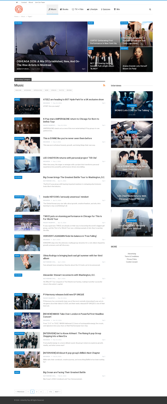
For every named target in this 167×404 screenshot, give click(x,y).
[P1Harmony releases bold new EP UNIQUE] (27, 301)
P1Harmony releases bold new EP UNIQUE (63, 294)
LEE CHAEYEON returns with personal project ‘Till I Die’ (70, 158)
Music (53, 9)
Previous (20, 392)
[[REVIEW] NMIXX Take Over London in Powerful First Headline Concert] (27, 321)
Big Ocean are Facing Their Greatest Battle (64, 372)
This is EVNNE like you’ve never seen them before (67, 138)
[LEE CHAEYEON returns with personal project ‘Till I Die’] (27, 164)
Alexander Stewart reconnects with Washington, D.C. (69, 275)
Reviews (18, 23)
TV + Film (79, 9)
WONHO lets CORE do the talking (132, 110)
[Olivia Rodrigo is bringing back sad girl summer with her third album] (27, 262)
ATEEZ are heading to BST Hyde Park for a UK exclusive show (73, 99)
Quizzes (106, 9)
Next (57, 392)
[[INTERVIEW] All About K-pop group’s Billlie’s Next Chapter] (27, 359)
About (31, 2)
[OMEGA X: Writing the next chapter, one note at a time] (132, 134)
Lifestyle (93, 9)
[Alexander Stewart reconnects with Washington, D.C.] (27, 282)
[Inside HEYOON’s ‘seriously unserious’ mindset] (27, 203)
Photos (61, 90)
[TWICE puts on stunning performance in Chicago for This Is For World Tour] (27, 223)
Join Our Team (40, 2)
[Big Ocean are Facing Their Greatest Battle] (27, 379)
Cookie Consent (132, 262)
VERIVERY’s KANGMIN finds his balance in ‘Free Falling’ (70, 236)
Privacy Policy (132, 259)
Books (65, 9)
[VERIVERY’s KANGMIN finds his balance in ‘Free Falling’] (27, 243)
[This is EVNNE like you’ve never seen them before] (27, 145)
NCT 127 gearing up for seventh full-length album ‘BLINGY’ (102, 66)
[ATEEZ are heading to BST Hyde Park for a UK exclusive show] (27, 106)
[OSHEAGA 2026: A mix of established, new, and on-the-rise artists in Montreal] (51, 46)
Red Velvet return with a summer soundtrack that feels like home (134, 40)
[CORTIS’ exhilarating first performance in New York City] (104, 34)
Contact (24, 2)
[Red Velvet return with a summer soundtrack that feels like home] (136, 34)
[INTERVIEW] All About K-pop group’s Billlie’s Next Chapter (71, 353)
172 (50, 392)
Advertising (132, 254)
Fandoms (18, 90)
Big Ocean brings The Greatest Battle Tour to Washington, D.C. (74, 177)
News (91, 48)
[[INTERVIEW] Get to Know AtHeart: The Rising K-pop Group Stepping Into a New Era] (27, 340)
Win (118, 9)
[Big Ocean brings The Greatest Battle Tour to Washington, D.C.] (27, 184)
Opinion (53, 90)
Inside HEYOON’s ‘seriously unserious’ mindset (66, 197)
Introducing (38, 90)
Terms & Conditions (132, 256)
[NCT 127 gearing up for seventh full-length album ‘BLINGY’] (104, 59)
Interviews (27, 90)
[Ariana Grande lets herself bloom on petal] (136, 59)
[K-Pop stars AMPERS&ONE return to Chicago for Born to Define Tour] (27, 125)
